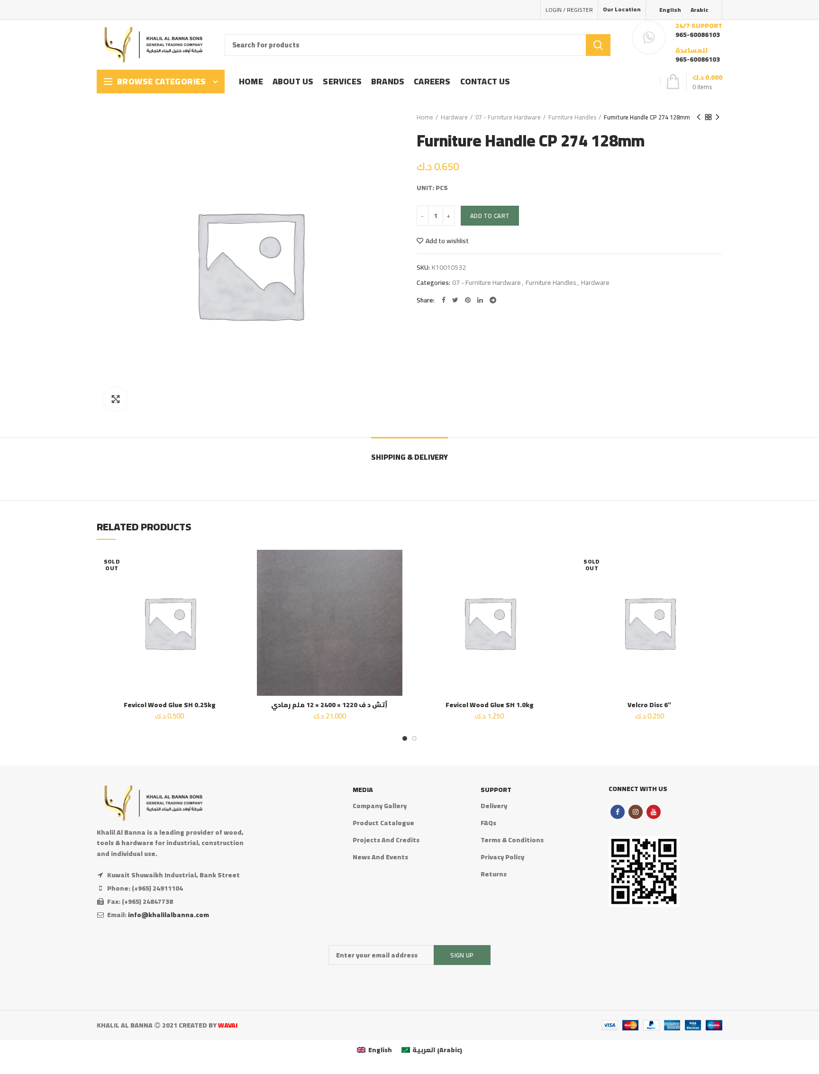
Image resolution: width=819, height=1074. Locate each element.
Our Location (622, 9)
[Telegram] (493, 300)
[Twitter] (455, 300)
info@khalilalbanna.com (168, 915)
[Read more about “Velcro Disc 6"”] (715, 586)
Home (425, 117)
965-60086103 (697, 34)
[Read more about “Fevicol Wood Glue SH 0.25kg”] (235, 586)
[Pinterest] (468, 300)
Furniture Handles (572, 117)
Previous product (698, 117)
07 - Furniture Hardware (508, 117)
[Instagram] (635, 812)
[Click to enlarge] (115, 399)
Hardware (454, 117)
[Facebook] (443, 300)
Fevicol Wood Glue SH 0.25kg (170, 705)
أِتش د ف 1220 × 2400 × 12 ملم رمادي (329, 705)
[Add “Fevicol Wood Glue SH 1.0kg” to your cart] (555, 586)
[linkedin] (480, 300)
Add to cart (490, 215)
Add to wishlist (447, 240)
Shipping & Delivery (409, 457)
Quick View (235, 608)
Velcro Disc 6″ (649, 705)
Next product (717, 117)
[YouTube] (653, 812)
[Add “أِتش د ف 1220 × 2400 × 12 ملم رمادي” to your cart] (395, 586)
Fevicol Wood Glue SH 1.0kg (490, 705)
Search (598, 45)
